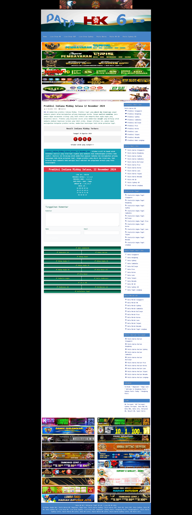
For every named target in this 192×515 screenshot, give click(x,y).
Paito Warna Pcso (133, 165)
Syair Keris (141, 411)
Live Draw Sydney (86, 37)
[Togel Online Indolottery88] (124, 464)
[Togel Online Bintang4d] (68, 464)
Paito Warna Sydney (134, 156)
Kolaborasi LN (102, 287)
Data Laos (131, 275)
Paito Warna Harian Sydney (137, 349)
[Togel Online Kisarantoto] (96, 80)
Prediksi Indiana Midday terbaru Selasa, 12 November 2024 (67, 151)
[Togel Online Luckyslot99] (124, 430)
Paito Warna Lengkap (135, 185)
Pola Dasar (83, 274)
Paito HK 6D (115, 37)
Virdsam (127, 387)
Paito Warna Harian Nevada (137, 374)
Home (45, 37)
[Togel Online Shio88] (124, 490)
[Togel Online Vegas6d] (68, 447)
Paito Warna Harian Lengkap (137, 377)
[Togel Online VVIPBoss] (96, 46)
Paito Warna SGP (110, 507)
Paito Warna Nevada (134, 176)
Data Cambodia (132, 263)
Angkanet (99, 509)
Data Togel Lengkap (134, 290)
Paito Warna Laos (133, 171)
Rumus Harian (102, 252)
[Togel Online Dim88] (96, 55)
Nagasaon (136, 387)
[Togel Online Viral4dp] (96, 97)
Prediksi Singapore (134, 111)
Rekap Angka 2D (83, 265)
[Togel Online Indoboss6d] (124, 422)
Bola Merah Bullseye (135, 311)
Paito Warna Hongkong (135, 153)
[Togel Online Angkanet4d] (124, 473)
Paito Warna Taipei (134, 173)
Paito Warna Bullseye (135, 162)
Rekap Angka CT (63, 261)
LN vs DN (83, 282)
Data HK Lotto (85, 511)
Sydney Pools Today (132, 391)
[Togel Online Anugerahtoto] (124, 456)
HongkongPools (133, 509)
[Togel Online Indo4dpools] (68, 498)
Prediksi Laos (132, 131)
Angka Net (53, 507)
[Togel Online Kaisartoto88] (68, 490)
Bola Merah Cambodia (135, 308)
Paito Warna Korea (134, 168)
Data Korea (131, 272)
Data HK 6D (131, 284)
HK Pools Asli (135, 511)
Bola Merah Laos (133, 320)
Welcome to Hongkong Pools (136, 389)
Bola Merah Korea (133, 317)
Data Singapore (133, 254)
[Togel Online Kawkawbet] (68, 439)
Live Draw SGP (70, 37)
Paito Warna (101, 37)
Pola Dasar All (102, 269)
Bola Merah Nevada (134, 326)
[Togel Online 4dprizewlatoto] (68, 481)
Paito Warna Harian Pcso (136, 362)
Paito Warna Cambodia (135, 159)
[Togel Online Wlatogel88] (68, 473)
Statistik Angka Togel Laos (137, 229)
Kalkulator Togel (83, 291)
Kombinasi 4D (63, 287)
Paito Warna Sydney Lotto (119, 511)
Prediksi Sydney (133, 117)
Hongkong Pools (121, 509)
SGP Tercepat (140, 404)
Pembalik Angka (63, 278)
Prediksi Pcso (132, 125)
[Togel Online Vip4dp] (124, 439)
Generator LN (63, 252)
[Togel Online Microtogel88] (68, 422)
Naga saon (145, 387)
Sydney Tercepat (131, 406)
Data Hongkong (132, 257)
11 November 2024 (51, 109)
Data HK (121, 507)
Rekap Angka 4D (63, 269)
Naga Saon (83, 507)
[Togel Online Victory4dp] (68, 430)
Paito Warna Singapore (135, 150)
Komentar (63, 109)
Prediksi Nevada (133, 137)
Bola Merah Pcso (133, 314)
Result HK (131, 411)
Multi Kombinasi (102, 278)
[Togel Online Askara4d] (68, 456)
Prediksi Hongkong (134, 114)
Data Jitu (136, 409)
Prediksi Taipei (133, 134)
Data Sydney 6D (133, 287)
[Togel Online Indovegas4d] (124, 498)
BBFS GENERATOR (83, 248)
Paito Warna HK (130, 108)
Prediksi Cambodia (134, 120)
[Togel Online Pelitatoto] (96, 89)
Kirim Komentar (52, 238)
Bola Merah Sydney (134, 305)
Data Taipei (131, 278)
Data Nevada (131, 281)
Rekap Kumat (83, 256)
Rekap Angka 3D (102, 261)
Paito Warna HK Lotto (70, 511)
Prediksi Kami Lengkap (135, 140)
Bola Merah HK (132, 302)
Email (86, 229)
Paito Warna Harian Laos (136, 368)
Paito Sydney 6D (129, 37)
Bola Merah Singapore (135, 300)
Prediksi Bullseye (134, 122)
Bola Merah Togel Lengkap (137, 329)
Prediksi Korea (133, 128)
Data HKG (128, 409)
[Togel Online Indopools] (124, 481)
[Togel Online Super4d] (96, 63)
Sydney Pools (109, 509)
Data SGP (128, 507)
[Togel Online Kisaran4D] (96, 72)
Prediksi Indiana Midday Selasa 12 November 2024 (74, 106)
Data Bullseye (132, 266)
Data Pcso (131, 269)
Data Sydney (131, 260)
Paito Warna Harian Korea (137, 365)
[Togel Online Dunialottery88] (124, 447)
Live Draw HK (55, 37)
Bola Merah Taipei (134, 323)
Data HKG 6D (142, 406)
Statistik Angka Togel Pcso (137, 221)
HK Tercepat (129, 404)
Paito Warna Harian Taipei (137, 371)
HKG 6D (46, 112)
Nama (47, 229)
